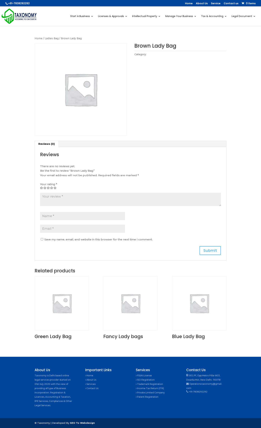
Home (189, 3)
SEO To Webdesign (82, 422)
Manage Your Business (179, 16)
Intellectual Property (144, 16)
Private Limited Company (151, 392)
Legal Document (242, 16)
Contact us (231, 3)
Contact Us (92, 388)
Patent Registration (147, 396)
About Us (202, 3)
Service (216, 3)
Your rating (48, 184)
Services (91, 384)
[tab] (46, 144)
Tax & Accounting (212, 16)
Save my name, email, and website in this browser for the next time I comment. (98, 239)
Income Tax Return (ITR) (150, 388)
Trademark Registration (150, 384)
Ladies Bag (52, 38)
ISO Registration (146, 379)
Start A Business (80, 16)
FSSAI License (144, 375)
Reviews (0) (46, 144)
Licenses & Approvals (111, 16)
